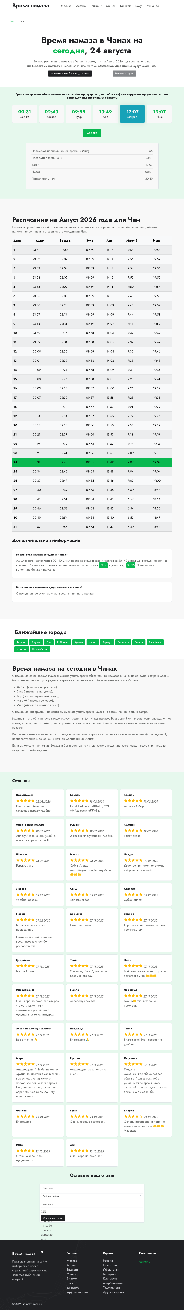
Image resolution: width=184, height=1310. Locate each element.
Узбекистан (111, 1269)
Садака (92, 133)
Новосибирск (40, 649)
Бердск (139, 642)
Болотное (123, 642)
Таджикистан (112, 1287)
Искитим (21, 649)
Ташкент (96, 6)
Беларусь (109, 1274)
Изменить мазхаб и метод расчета (70, 73)
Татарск (21, 642)
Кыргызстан (111, 1278)
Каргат (92, 642)
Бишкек (125, 6)
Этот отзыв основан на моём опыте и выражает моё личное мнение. (47, 1230)
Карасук (107, 642)
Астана (81, 6)
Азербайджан (113, 1283)
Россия (108, 1260)
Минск (110, 6)
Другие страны (113, 1292)
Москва (66, 6)
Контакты (144, 1262)
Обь (48, 642)
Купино (79, 642)
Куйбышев (63, 642)
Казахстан (110, 1265)
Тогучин (36, 642)
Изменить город (124, 73)
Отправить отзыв (52, 1218)
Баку (138, 6)
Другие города (77, 1292)
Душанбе (152, 6)
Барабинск (155, 642)
